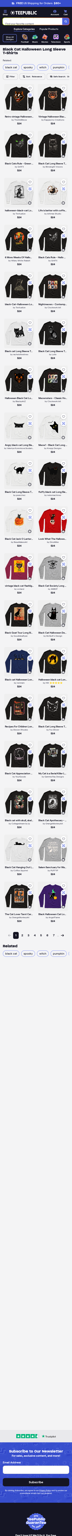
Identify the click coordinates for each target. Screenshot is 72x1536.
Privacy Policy (45, 1490)
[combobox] (32, 21)
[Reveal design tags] (29, 109)
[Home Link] (23, 13)
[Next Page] (62, 935)
